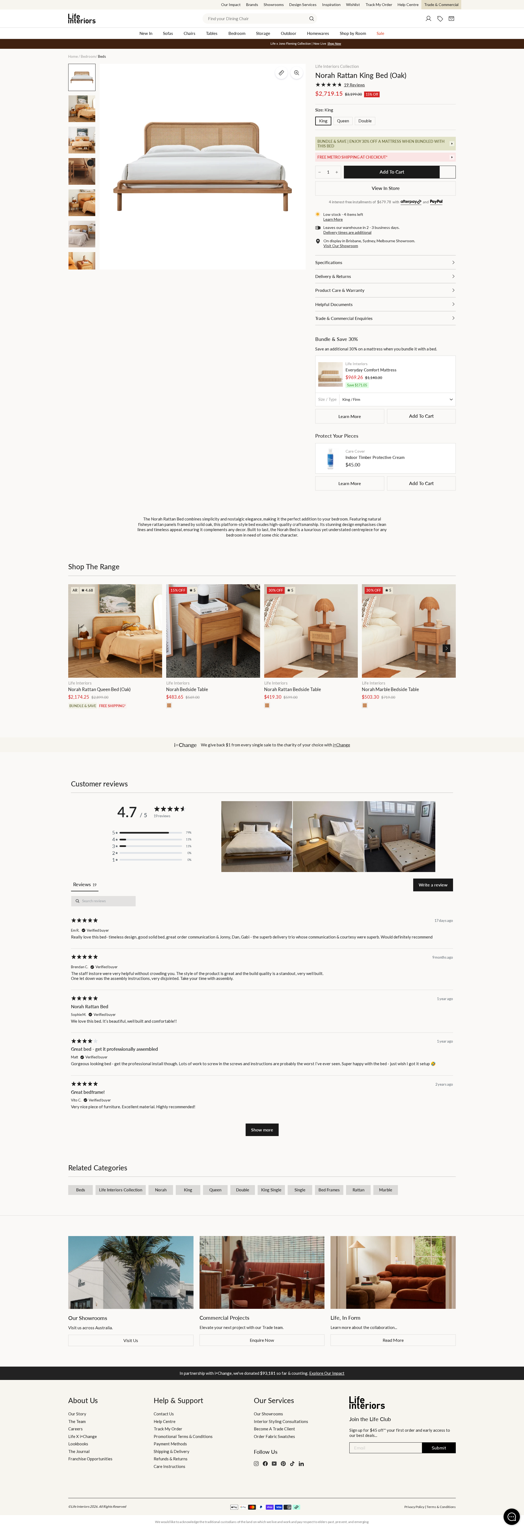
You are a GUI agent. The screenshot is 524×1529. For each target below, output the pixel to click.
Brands (252, 4)
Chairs (189, 33)
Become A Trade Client (274, 1428)
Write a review (433, 884)
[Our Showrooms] (130, 1272)
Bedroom (236, 33)
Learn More (349, 416)
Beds (80, 1189)
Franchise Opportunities (90, 1458)
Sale (380, 33)
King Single (271, 1189)
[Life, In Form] (393, 1272)
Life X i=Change (82, 1436)
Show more (262, 1129)
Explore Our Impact (326, 1373)
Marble (385, 1189)
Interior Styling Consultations (281, 1421)
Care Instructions (169, 1466)
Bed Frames (329, 1189)
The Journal (79, 1451)
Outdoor (288, 33)
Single (299, 1189)
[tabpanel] (262, 1016)
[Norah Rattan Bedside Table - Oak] (267, 705)
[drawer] (385, 143)
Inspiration (331, 4)
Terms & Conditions (441, 1507)
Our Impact (231, 4)
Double (365, 120)
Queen (343, 120)
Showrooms (274, 4)
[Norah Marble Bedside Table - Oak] (364, 705)
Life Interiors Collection (337, 66)
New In (145, 33)
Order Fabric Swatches (274, 1436)
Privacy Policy (414, 1507)
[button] (446, 648)
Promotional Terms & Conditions (183, 1436)
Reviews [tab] (84, 884)
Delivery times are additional (347, 232)
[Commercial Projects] (262, 1272)
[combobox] (260, 18)
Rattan (358, 1189)
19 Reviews (354, 84)
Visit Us (130, 1340)
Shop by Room (353, 33)
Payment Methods (170, 1443)
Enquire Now (262, 1340)
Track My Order (378, 4)
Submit (439, 1448)
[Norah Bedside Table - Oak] (169, 705)
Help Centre (408, 4)
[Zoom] (296, 72)
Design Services (303, 4)
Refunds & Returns (170, 1458)
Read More (393, 1340)
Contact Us (164, 1413)
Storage (263, 33)
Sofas (168, 33)
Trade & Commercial (441, 4)
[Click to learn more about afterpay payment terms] (411, 202)
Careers (75, 1428)
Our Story (77, 1413)
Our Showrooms (268, 1413)
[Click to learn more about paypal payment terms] (436, 202)
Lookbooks (78, 1443)
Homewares (318, 33)
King (323, 120)
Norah (160, 1189)
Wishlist (353, 4)
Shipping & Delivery (171, 1451)
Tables (212, 33)
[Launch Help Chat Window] (512, 1517)
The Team (77, 1421)
